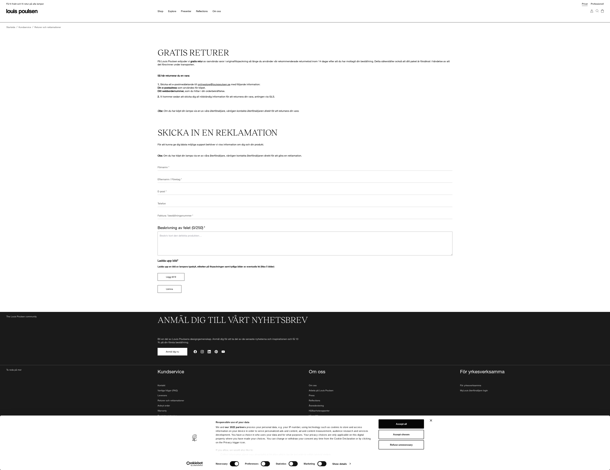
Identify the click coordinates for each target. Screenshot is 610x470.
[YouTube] (223, 351)
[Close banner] (431, 420)
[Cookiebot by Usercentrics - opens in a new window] (195, 463)
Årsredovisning (316, 405)
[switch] (265, 463)
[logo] (21, 11)
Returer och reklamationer (171, 400)
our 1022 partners (235, 427)
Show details (339, 463)
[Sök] (597, 14)
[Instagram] (202, 351)
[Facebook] (195, 351)
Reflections (314, 400)
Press (312, 395)
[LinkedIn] (209, 351)
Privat (585, 3)
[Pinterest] (216, 351)
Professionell (597, 3)
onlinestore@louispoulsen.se (214, 84)
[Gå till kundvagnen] (602, 14)
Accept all (401, 424)
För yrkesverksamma (470, 385)
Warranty (162, 410)
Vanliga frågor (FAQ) (168, 390)
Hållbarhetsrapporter (319, 410)
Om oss (313, 385)
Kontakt (161, 385)
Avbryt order (164, 405)
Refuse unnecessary (401, 444)
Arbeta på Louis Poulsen (321, 390)
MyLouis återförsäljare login (474, 390)
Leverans (162, 395)
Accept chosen (401, 434)
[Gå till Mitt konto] (591, 14)
